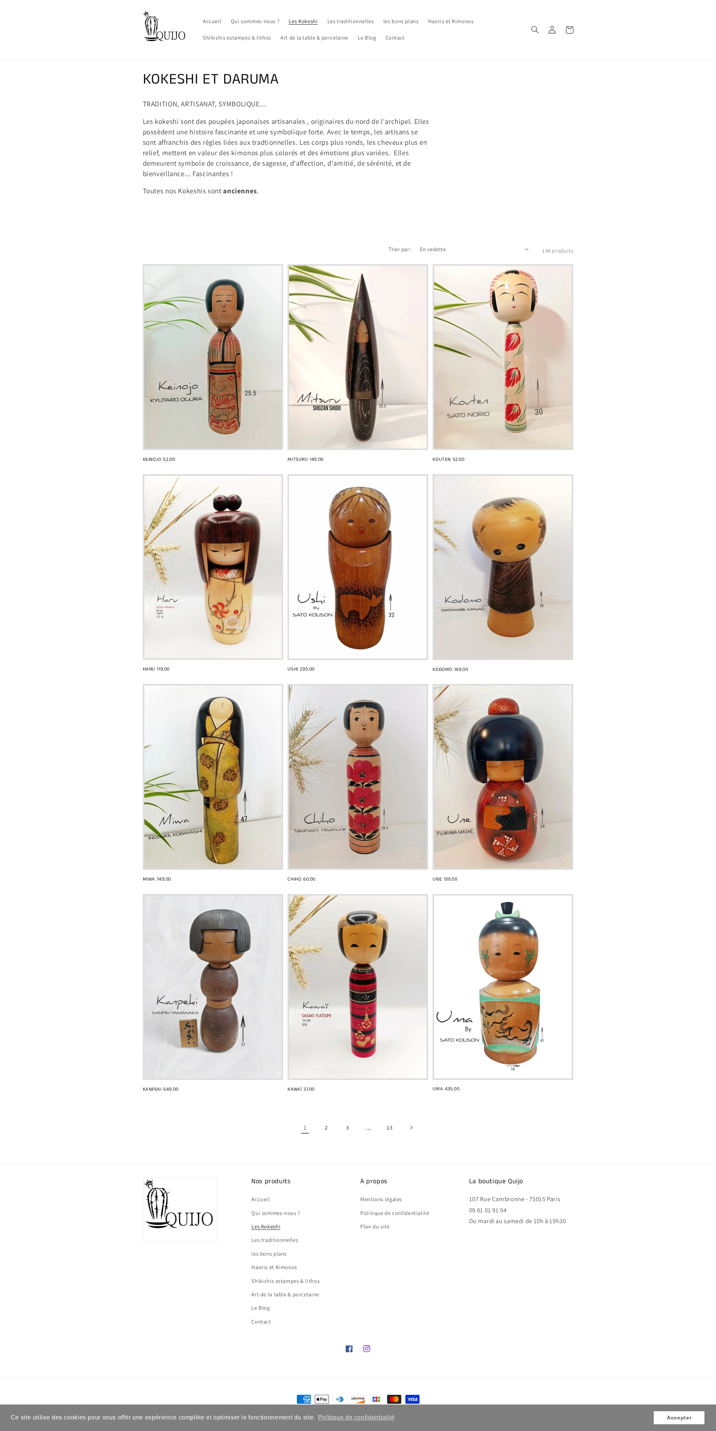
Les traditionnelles (274, 1239)
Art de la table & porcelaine (285, 1294)
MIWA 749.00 (157, 880)
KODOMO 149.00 (450, 670)
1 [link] (305, 1128)
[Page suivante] (411, 1127)
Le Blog (260, 1307)
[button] (535, 29)
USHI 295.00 (301, 669)
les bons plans (269, 1253)
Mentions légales (381, 1199)
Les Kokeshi (265, 1226)
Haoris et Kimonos (274, 1267)
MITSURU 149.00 (305, 460)
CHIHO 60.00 (301, 880)
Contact (261, 1321)
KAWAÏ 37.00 (301, 1090)
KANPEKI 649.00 (161, 1090)
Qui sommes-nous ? (275, 1212)
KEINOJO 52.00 (159, 460)
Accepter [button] (679, 1418)
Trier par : (400, 249)
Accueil (260, 1199)
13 (389, 1127)
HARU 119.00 (156, 669)
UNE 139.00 (445, 880)
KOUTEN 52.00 (448, 460)
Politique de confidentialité (394, 1212)
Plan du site (375, 1226)
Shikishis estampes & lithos (285, 1280)
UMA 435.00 (446, 1089)
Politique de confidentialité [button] (356, 1417)
